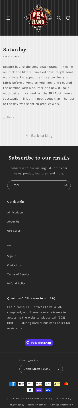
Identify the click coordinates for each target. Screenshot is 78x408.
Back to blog (42, 135)
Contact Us (14, 265)
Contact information (61, 404)
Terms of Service (18, 274)
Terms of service (37, 404)
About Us (13, 222)
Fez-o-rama (22, 398)
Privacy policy (16, 404)
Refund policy (63, 398)
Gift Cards (14, 231)
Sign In (11, 256)
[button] (8, 18)
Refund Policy (16, 283)
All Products (15, 213)
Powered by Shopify (41, 398)
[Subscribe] (66, 185)
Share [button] (10, 117)
